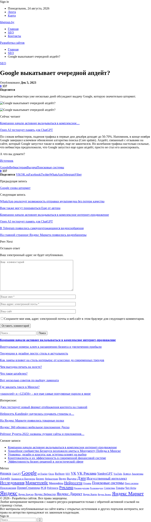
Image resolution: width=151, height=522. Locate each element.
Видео (62, 478)
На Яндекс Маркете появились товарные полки (32, 420)
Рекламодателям (81, 488)
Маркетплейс (36, 483)
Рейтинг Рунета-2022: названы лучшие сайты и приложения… (42, 434)
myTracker (43, 474)
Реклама (66, 487)
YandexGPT (105, 473)
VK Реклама (86, 473)
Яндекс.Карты (90, 494)
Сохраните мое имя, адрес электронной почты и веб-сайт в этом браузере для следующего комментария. (74, 318)
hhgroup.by (7, 22)
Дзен (81, 478)
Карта (12, 15)
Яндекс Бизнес (104, 494)
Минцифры (56, 483)
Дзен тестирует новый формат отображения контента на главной (43, 407)
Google (4, 167)
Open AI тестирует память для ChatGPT (26, 130)
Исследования (12, 483)
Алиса (127, 473)
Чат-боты (130, 487)
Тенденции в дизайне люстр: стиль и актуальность (34, 353)
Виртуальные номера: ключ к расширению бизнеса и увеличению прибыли (51, 346)
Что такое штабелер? (14, 373)
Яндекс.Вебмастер (45, 494)
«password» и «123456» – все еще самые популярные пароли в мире (45, 393)
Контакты (14, 36)
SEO (11, 32)
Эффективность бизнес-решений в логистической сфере (45, 461)
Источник (6, 160)
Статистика (109, 488)
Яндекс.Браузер (26, 494)
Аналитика (137, 473)
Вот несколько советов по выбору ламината (29, 380)
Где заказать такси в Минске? (20, 387)
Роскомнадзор (96, 488)
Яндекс (8, 493)
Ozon (51, 473)
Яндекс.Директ (69, 494)
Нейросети (73, 483)
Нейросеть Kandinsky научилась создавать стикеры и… (37, 413)
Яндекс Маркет (128, 493)
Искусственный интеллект (107, 478)
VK (73, 473)
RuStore (60, 473)
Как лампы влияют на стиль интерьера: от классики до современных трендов (52, 360)
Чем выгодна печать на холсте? (21, 367)
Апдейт (5, 478)
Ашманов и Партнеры (23, 478)
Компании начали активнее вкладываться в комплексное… (40, 123)
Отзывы (87, 483)
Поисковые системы (50, 167)
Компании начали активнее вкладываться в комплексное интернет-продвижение (58, 340)
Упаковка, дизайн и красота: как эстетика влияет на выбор (47, 454)
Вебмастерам (18, 167)
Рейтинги (52, 487)
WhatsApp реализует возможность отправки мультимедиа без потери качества (52, 201)
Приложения (8, 487)
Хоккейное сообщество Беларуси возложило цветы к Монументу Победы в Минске (64, 451)
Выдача (32, 167)
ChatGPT (16, 473)
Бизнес (40, 478)
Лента (12, 12)
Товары (120, 487)
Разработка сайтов (12, 42)
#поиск (5, 473)
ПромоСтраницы (28, 487)
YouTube (117, 474)
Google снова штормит (15, 188)
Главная (13, 29)
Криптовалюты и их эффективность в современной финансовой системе (57, 458)
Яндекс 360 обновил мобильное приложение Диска (34, 427)
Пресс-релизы (131, 483)
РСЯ (43, 487)
